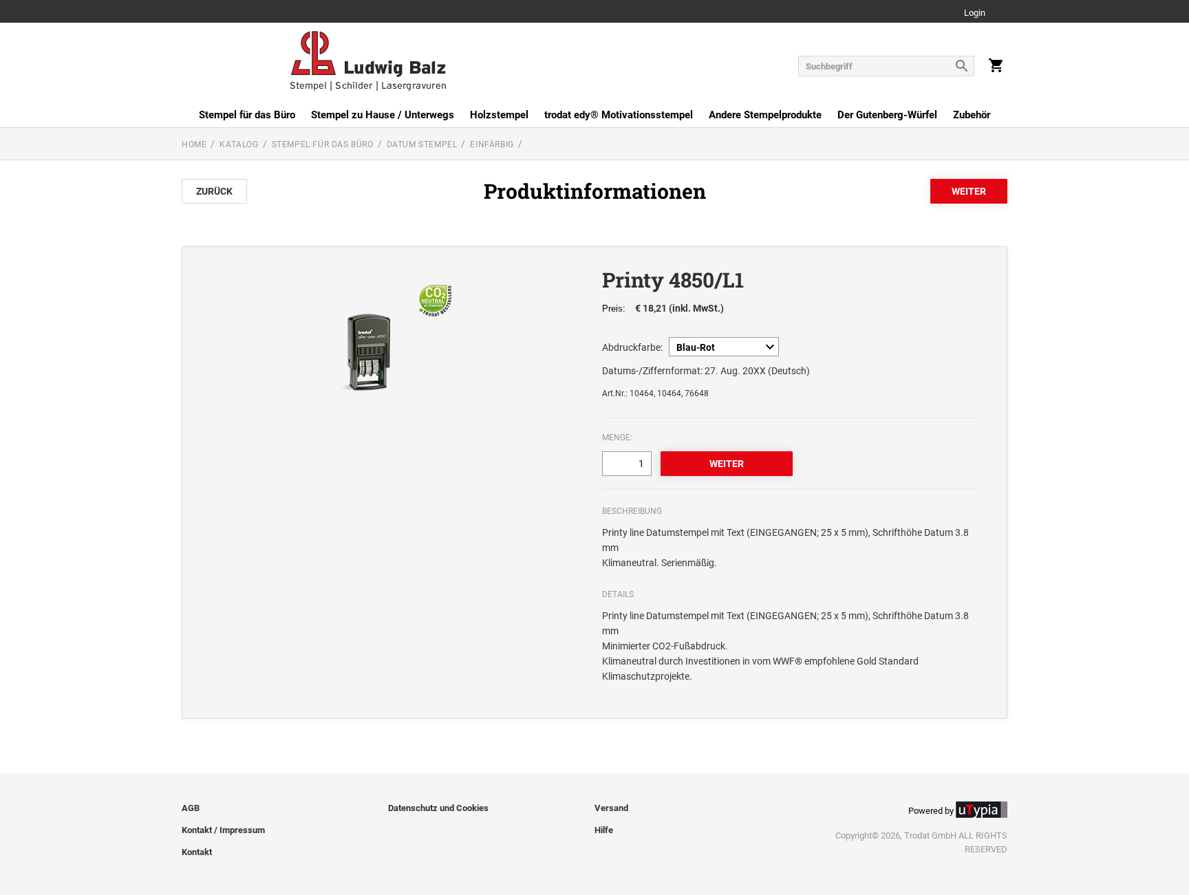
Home (194, 144)
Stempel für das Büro (247, 115)
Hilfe (603, 830)
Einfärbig (491, 144)
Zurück (214, 191)
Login (974, 13)
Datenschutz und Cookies (438, 808)
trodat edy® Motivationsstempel (618, 115)
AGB (191, 808)
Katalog (238, 144)
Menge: (617, 437)
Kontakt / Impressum (223, 830)
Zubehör (971, 115)
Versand (611, 808)
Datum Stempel (422, 144)
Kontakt (197, 852)
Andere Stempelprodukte (765, 115)
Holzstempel (499, 115)
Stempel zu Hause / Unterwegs (382, 115)
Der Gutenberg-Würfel (887, 115)
